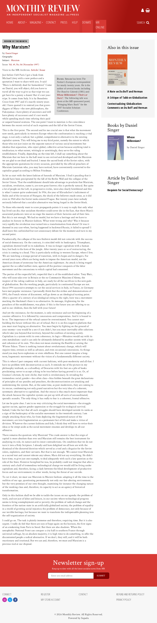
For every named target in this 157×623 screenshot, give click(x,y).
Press (63, 22)
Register (45, 594)
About (21, 22)
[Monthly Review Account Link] (142, 11)
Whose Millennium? (134, 139)
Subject (5, 60)
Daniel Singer (12, 53)
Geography (7, 56)
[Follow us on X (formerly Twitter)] (10, 599)
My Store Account (50, 599)
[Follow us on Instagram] (4, 599)
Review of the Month (15, 41)
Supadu (85, 618)
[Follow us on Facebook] (15, 599)
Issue (42, 70)
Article (34, 70)
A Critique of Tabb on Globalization (127, 97)
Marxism (15, 60)
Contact (51, 22)
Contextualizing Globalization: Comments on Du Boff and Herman (127, 105)
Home (9, 22)
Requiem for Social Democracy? (125, 190)
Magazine (35, 22)
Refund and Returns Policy (130, 594)
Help (75, 22)
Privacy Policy (123, 599)
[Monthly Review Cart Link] (148, 11)
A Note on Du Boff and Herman (125, 91)
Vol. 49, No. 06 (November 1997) (24, 64)
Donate (86, 22)
